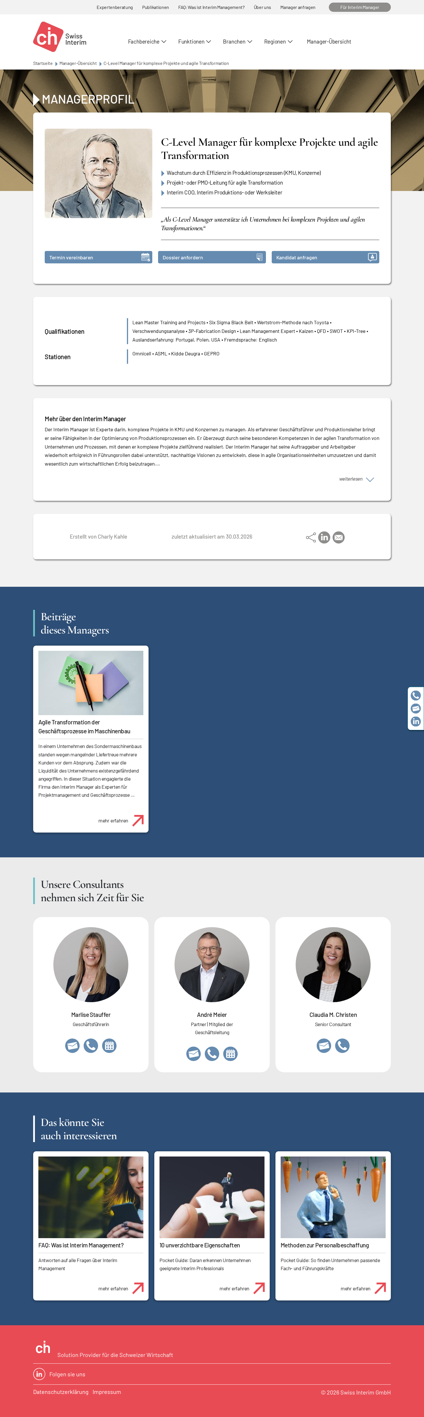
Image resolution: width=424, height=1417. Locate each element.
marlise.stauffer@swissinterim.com (72, 1046)
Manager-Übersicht (329, 41)
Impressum (107, 1391)
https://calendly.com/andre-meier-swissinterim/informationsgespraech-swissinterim (230, 1054)
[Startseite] (59, 37)
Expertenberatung (115, 7)
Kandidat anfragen (296, 257)
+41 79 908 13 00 (91, 1046)
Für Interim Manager (359, 7)
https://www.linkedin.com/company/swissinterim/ (416, 722)
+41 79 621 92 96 (212, 1054)
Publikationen (155, 7)
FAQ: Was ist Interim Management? (211, 7)
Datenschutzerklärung (61, 1391)
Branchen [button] (234, 41)
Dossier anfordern (183, 257)
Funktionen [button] (191, 41)
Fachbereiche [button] (144, 41)
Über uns (262, 7)
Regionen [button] (275, 41)
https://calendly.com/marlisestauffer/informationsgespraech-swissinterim (109, 1046)
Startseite (43, 63)
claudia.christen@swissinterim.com (324, 1046)
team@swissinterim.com (416, 709)
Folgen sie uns (67, 1374)
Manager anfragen (298, 7)
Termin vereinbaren (71, 257)
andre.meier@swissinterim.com (193, 1054)
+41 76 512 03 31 (342, 1046)
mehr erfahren (113, 820)
